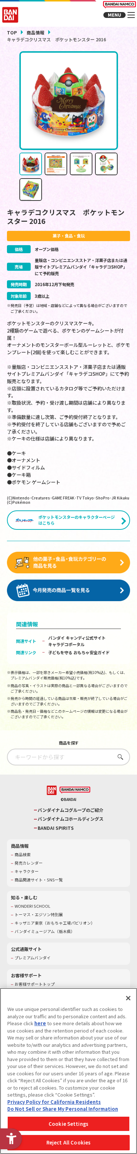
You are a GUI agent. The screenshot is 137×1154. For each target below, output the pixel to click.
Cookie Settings (68, 1123)
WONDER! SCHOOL (32, 906)
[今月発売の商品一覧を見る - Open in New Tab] (68, 591)
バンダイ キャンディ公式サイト (77, 638)
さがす (118, 757)
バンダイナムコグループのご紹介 (70, 810)
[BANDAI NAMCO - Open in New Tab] (75, 790)
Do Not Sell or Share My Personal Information (62, 1108)
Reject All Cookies (68, 1142)
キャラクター (27, 871)
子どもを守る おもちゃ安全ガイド (79, 652)
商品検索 (23, 854)
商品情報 (35, 32)
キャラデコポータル (66, 644)
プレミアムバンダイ (33, 957)
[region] (68, 1071)
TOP (12, 32)
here (40, 1023)
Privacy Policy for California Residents (54, 1101)
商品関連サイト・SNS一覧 (39, 880)
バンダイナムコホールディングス (70, 819)
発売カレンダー (29, 863)
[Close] (128, 998)
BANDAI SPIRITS (56, 828)
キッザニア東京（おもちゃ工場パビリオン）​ (55, 923)
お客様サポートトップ (35, 984)
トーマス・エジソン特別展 (39, 914)
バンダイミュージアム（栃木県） (45, 931)
